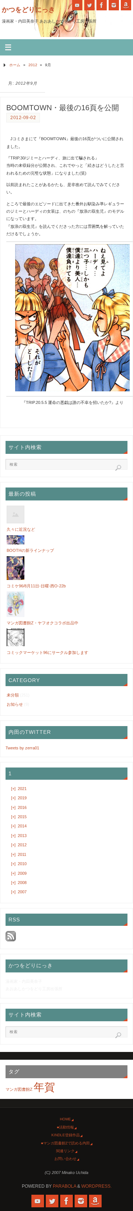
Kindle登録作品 (65, 1135)
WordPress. (96, 1186)
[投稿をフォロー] (11, 940)
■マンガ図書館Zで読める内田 (65, 1143)
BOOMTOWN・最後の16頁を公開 (62, 108)
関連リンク (65, 1151)
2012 (32, 65)
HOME (65, 1119)
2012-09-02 (23, 117)
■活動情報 (65, 1127)
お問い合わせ (65, 1159)
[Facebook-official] (101, 5)
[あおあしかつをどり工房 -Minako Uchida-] (77, 5)
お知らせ (15, 704)
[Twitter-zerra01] (89, 5)
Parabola (64, 1186)
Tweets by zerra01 (22, 748)
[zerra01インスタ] (114, 5)
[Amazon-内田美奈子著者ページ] (126, 5)
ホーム (14, 65)
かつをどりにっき (28, 9)
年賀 (44, 1087)
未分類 (13, 695)
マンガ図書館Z (19, 1089)
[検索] (118, 468)
